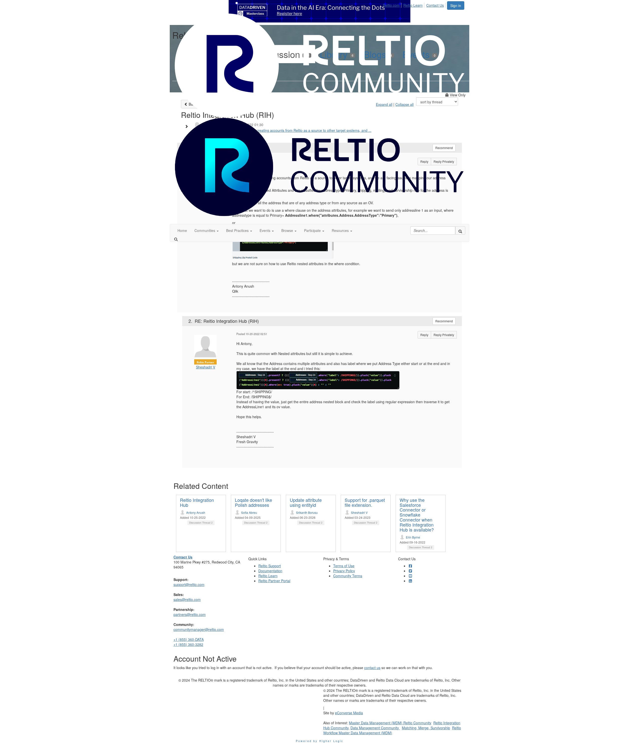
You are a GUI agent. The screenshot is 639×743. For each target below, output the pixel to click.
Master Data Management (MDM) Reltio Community (390, 722)
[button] (206, 230)
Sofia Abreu (249, 512)
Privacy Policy (344, 570)
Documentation (270, 570)
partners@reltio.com (189, 614)
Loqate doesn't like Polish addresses (253, 502)
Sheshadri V (205, 367)
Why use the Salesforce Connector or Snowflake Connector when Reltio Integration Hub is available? (417, 515)
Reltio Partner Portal (274, 580)
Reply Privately (444, 335)
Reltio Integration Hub (197, 502)
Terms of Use (343, 565)
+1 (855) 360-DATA (188, 639)
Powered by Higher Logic (319, 741)
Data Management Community (375, 727)
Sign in (455, 5)
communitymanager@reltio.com (198, 629)
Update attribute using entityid (306, 502)
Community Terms (347, 575)
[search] (460, 230)
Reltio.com (391, 5)
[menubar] (414, 4)
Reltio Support (269, 565)
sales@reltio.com (187, 599)
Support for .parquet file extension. (365, 502)
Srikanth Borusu (307, 512)
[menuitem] (392, 4)
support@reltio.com (188, 584)
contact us (372, 667)
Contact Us (435, 5)
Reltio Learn (413, 5)
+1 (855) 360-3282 (188, 644)
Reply (424, 335)
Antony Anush (195, 512)
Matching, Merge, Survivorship (426, 727)
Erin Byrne (413, 537)
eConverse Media (349, 712)
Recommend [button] (444, 321)
